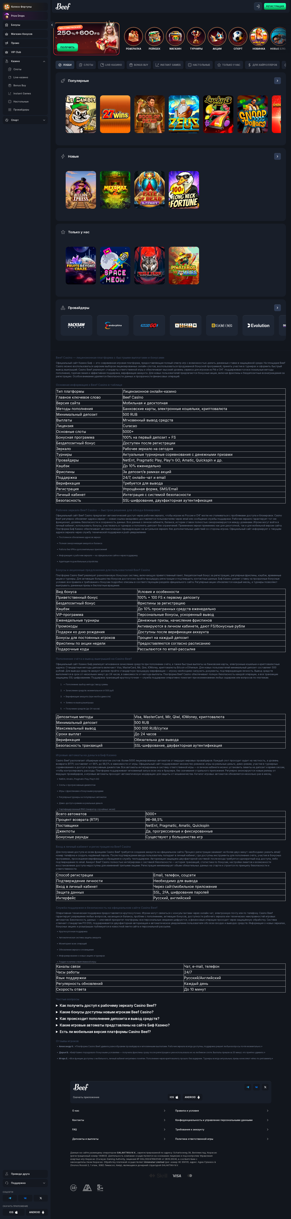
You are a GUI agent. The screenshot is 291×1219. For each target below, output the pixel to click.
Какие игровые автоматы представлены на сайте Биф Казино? (115, 1025)
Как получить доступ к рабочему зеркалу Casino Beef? (108, 1005)
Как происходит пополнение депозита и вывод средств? (109, 1019)
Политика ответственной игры (194, 1138)
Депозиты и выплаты (85, 1138)
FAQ (74, 1129)
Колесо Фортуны (21, 6)
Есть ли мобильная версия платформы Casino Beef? (105, 1032)
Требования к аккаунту (189, 1129)
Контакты (78, 1120)
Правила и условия (187, 1110)
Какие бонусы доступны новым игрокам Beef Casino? (107, 1012)
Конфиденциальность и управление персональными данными (214, 1120)
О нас (75, 1110)
